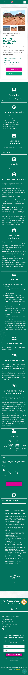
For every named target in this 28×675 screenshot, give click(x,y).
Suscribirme (14, 655)
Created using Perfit (14, 660)
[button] (24, 2)
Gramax (18, 669)
